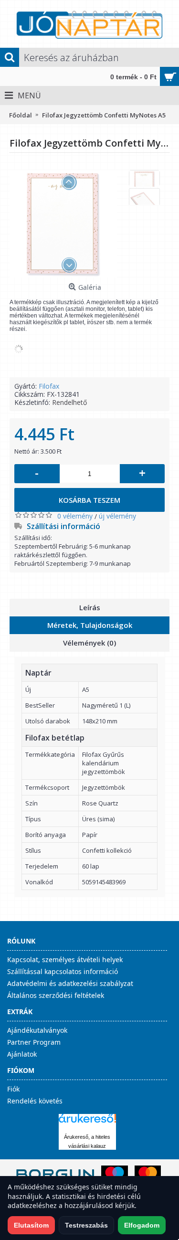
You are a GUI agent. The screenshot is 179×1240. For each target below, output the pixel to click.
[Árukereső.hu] (87, 1123)
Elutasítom (31, 1225)
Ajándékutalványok (37, 1030)
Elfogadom (141, 1225)
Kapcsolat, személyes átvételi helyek (65, 959)
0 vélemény (75, 515)
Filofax (49, 386)
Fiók (13, 1088)
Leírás (89, 607)
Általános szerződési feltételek (55, 995)
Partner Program (34, 1042)
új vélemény (117, 515)
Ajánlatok (22, 1054)
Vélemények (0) (89, 642)
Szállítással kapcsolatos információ (62, 971)
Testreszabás (86, 1225)
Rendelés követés (35, 1100)
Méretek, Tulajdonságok (89, 625)
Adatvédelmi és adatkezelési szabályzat (70, 983)
